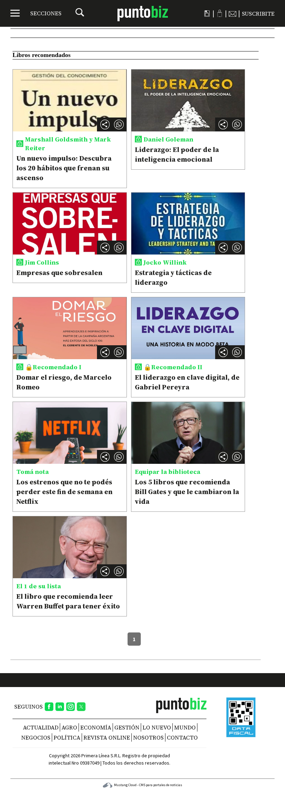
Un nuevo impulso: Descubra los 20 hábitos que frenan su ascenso (64, 168)
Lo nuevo (156, 727)
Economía (95, 727)
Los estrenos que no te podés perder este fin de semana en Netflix (64, 491)
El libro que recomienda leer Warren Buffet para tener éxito (68, 601)
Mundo (185, 727)
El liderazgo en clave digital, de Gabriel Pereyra (187, 382)
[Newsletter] (232, 13)
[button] (118, 124)
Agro (69, 727)
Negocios (35, 737)
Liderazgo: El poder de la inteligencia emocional (177, 154)
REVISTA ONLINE (106, 737)
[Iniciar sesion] (219, 13)
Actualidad (40, 727)
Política (67, 737)
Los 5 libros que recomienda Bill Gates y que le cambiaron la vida (187, 491)
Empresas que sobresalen (59, 272)
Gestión (126, 727)
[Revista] (207, 13)
